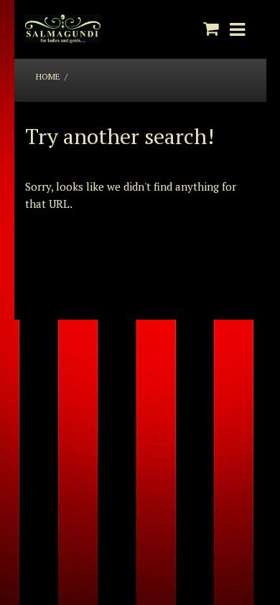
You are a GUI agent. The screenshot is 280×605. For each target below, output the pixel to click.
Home (48, 76)
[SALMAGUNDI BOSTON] (63, 29)
